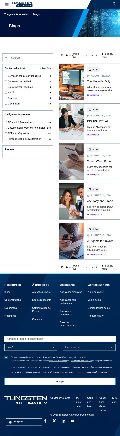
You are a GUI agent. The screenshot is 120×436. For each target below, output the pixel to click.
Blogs (7, 292)
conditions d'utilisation (58, 361)
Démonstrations (12, 300)
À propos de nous (41, 292)
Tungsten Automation (16, 14)
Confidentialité (90, 402)
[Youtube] (72, 420)
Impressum (78, 402)
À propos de (40, 284)
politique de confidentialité (81, 361)
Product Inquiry (95, 316)
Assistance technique (71, 292)
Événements (10, 308)
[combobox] (24, 421)
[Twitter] (54, 420)
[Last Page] (97, 55)
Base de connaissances (68, 324)
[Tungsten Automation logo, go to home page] (25, 400)
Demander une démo (99, 308)
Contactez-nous (99, 284)
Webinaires (10, 316)
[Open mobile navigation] (6, 4)
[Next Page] (92, 55)
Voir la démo (94, 300)
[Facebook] (45, 420)
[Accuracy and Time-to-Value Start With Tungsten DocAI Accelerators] (89, 201)
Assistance (67, 284)
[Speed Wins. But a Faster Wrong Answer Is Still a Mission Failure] (89, 161)
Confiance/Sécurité (60, 398)
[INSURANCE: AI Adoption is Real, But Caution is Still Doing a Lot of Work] (89, 122)
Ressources (12, 284)
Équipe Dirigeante (41, 300)
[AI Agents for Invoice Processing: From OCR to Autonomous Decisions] (89, 241)
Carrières (37, 319)
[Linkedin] (63, 420)
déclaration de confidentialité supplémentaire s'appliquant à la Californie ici (79, 372)
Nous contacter (95, 292)
